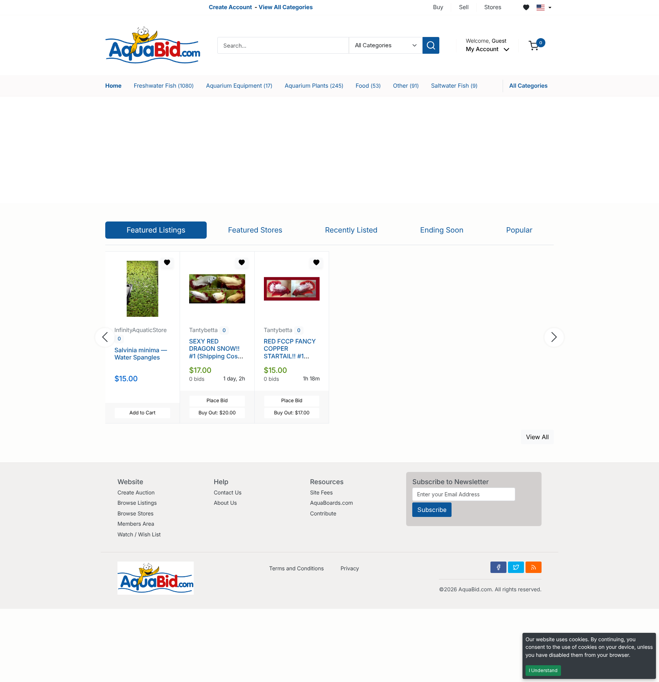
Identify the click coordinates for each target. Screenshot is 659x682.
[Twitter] (516, 567)
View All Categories (286, 7)
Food (368, 85)
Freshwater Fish (164, 85)
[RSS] (534, 567)
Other (406, 85)
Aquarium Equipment (239, 85)
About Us (225, 503)
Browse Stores (135, 513)
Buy (438, 7)
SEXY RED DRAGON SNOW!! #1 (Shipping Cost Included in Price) (214, 352)
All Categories (528, 85)
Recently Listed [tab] (351, 229)
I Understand (543, 670)
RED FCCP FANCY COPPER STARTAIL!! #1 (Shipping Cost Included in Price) (290, 355)
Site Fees (321, 492)
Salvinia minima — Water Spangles (140, 353)
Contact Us (227, 492)
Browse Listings (137, 503)
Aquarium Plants (313, 85)
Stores (492, 7)
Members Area (135, 524)
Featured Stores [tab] (255, 229)
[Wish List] (526, 7)
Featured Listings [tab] (156, 229)
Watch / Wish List (139, 534)
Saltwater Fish (454, 85)
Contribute (323, 513)
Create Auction (135, 492)
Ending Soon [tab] (442, 229)
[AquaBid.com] (153, 44)
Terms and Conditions (296, 568)
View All (537, 437)
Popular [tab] (519, 229)
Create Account (230, 7)
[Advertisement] (329, 149)
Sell (463, 7)
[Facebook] (498, 567)
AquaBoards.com (331, 503)
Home (113, 85)
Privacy (350, 568)
